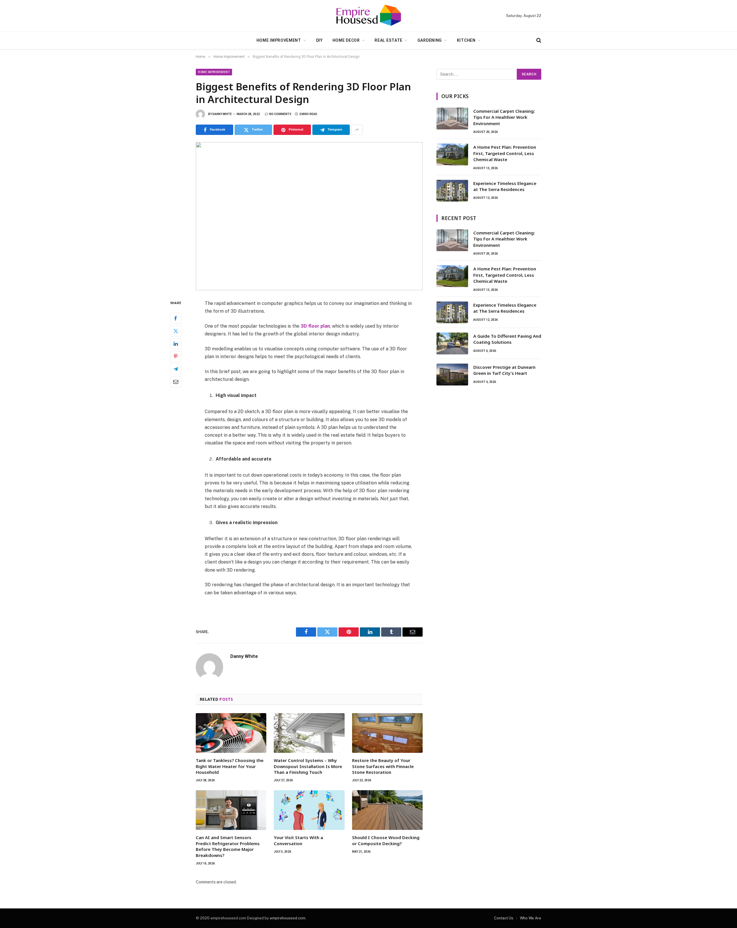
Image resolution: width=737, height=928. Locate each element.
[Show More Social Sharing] (357, 130)
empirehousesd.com (287, 918)
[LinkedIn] (175, 343)
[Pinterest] (175, 356)
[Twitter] (175, 331)
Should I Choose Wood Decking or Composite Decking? (385, 840)
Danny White (222, 114)
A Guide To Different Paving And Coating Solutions (507, 339)
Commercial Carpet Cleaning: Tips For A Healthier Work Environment (504, 117)
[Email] (175, 381)
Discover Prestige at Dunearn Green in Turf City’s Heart (504, 370)
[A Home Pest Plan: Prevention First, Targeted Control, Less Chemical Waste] (452, 154)
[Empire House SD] (368, 16)
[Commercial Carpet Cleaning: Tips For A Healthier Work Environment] (452, 118)
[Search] (538, 40)
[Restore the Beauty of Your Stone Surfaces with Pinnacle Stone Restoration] (387, 733)
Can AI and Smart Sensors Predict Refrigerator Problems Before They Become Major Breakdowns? (228, 846)
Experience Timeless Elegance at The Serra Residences (504, 186)
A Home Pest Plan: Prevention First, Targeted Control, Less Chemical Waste (504, 153)
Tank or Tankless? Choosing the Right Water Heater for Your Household (229, 766)
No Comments (280, 114)
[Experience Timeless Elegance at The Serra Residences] (452, 191)
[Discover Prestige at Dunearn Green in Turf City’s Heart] (452, 374)
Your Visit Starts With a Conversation (298, 840)
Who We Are (530, 918)
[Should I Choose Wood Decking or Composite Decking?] (387, 810)
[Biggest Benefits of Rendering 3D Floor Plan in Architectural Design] (309, 216)
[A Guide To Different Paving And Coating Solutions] (452, 343)
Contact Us (503, 918)
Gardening (429, 40)
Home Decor (346, 40)
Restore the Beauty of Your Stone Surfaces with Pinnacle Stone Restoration (383, 766)
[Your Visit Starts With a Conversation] (309, 810)
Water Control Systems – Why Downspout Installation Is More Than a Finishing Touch (308, 766)
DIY (319, 40)
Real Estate (388, 40)
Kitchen (466, 40)
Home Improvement (279, 40)
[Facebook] (175, 318)
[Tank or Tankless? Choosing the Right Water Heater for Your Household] (231, 733)
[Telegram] (175, 369)
